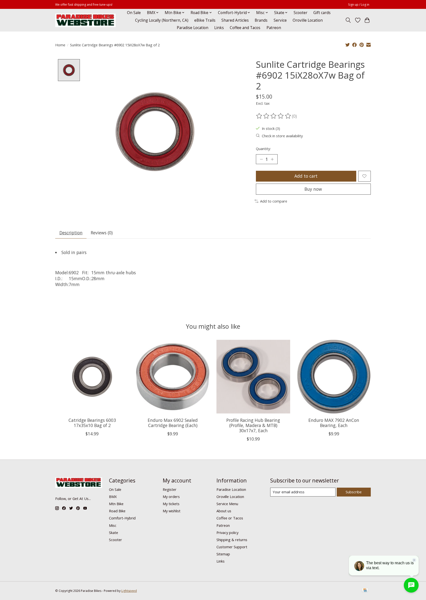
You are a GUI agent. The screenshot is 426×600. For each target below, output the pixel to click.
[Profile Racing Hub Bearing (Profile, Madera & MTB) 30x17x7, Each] (253, 376)
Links (219, 27)
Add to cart (306, 176)
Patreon (273, 27)
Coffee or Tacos (229, 517)
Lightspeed (129, 591)
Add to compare (273, 201)
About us (223, 510)
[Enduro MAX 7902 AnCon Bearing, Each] (334, 376)
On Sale (134, 12)
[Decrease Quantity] (261, 159)
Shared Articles (235, 20)
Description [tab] (71, 233)
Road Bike (117, 510)
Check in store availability (282, 135)
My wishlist (171, 510)
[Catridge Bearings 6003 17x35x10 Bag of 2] (92, 376)
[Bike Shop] (85, 20)
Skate (113, 532)
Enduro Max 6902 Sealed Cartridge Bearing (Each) (173, 422)
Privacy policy (227, 532)
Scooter (300, 12)
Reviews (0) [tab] (102, 233)
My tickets (171, 503)
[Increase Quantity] (272, 159)
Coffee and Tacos (245, 27)
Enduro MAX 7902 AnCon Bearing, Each (333, 422)
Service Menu (227, 503)
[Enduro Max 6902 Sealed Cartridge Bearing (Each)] (173, 376)
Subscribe (354, 491)
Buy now (313, 189)
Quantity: (263, 148)
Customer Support (231, 546)
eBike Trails (204, 20)
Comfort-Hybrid (122, 517)
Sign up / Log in (358, 4)
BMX (113, 496)
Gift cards (322, 12)
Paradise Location (192, 27)
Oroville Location (308, 20)
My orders (171, 496)
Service (280, 20)
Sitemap (223, 553)
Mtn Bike (116, 503)
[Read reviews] (274, 116)
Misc (112, 525)
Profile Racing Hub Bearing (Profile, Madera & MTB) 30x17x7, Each (253, 425)
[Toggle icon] (348, 20)
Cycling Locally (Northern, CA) (161, 20)
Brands (261, 20)
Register (170, 489)
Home (60, 44)
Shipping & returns (231, 539)
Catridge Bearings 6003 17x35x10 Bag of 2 (92, 422)
